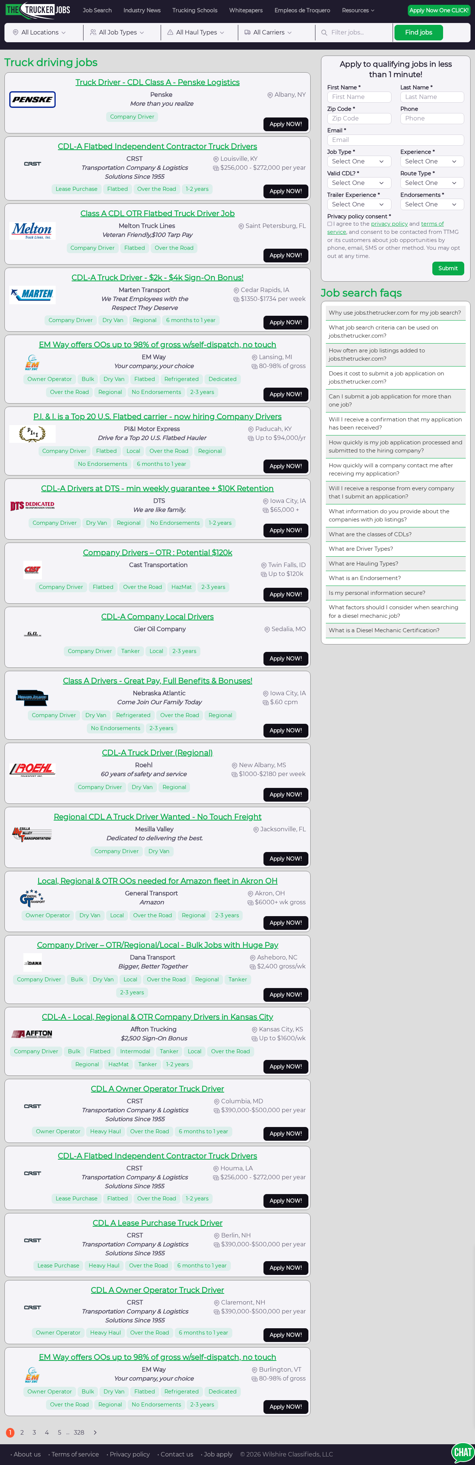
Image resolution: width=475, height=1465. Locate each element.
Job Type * (341, 152)
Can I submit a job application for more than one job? (390, 400)
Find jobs (418, 32)
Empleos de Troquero (302, 10)
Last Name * (416, 87)
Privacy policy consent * (359, 216)
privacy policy (389, 224)
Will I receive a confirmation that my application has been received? (395, 423)
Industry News (142, 10)
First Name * (344, 87)
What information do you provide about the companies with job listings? (389, 515)
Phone (409, 109)
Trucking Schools (195, 10)
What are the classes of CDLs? (370, 534)
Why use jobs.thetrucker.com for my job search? (395, 312)
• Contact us (175, 1454)
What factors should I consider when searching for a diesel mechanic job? (393, 611)
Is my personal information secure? (377, 592)
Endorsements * (422, 195)
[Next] (95, 1433)
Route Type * (417, 173)
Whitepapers (246, 10)
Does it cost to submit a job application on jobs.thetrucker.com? (386, 377)
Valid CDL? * (343, 173)
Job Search (97, 10)
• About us (25, 1454)
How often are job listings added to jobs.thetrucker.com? (377, 354)
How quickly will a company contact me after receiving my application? (391, 469)
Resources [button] (355, 10)
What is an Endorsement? (365, 577)
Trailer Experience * (353, 195)
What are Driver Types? (361, 548)
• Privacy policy (128, 1454)
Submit (448, 268)
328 (79, 1432)
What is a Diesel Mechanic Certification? (384, 630)
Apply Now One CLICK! (439, 10)
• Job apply (217, 1454)
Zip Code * (341, 109)
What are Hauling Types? (364, 563)
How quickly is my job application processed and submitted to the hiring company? (395, 446)
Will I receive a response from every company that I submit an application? (391, 492)
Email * (336, 130)
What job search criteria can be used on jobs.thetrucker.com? (383, 331)
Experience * (417, 152)
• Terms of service (73, 1454)
